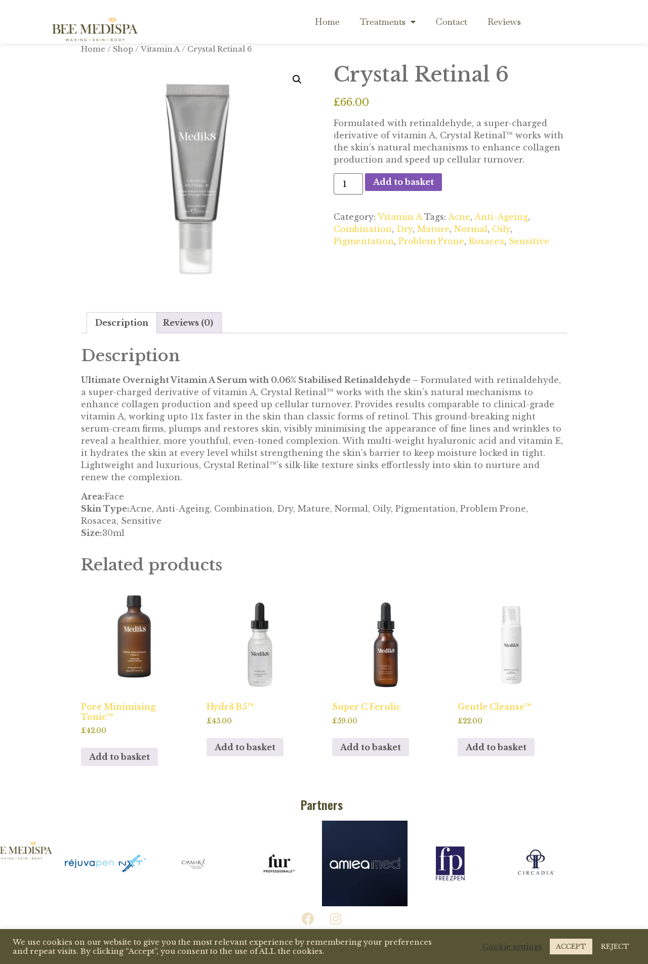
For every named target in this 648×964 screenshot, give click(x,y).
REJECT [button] (615, 946)
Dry (404, 229)
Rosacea (486, 241)
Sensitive (529, 241)
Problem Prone (431, 241)
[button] (297, 79)
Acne (459, 217)
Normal (471, 229)
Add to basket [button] (119, 757)
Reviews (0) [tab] (188, 323)
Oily (501, 229)
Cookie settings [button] (512, 946)
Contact (451, 21)
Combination (363, 229)
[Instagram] (335, 919)
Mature (433, 229)
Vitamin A (400, 217)
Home (327, 21)
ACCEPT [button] (571, 946)
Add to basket (403, 182)
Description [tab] (121, 323)
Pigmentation (364, 241)
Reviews (504, 21)
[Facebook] (307, 919)
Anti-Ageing (501, 217)
